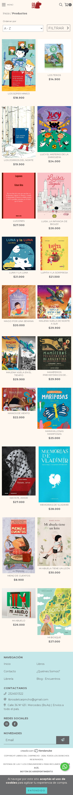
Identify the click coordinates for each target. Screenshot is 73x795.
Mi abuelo (18, 620)
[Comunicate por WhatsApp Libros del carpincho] (64, 767)
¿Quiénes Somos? (48, 671)
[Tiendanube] (36, 752)
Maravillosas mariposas (54, 432)
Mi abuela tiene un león (54, 568)
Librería (8, 678)
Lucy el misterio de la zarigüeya (54, 156)
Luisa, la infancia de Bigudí (54, 222)
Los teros (54, 75)
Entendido (36, 790)
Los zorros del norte (19, 160)
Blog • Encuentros (48, 678)
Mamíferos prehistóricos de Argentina (54, 373)
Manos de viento (19, 413)
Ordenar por (9, 21)
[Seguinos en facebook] (15, 724)
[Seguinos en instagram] (6, 724)
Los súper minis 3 (19, 93)
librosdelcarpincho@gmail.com (28, 699)
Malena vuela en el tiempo (18, 374)
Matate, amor (19, 497)
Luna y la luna (18, 272)
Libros (40, 664)
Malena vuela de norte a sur (54, 322)
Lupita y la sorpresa (54, 272)
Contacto (10, 671)
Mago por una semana (19, 321)
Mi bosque (54, 637)
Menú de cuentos (18, 575)
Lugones (19, 220)
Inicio (6, 13)
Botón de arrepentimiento (36, 771)
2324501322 (15, 693)
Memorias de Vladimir (54, 504)
